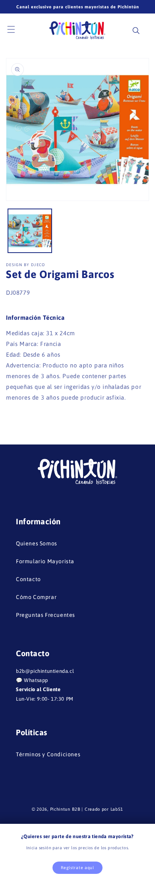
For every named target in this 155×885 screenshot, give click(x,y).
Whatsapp (36, 680)
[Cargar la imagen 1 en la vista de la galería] (30, 231)
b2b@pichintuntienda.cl (45, 671)
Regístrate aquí (77, 867)
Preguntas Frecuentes (45, 615)
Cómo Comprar (36, 597)
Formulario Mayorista (45, 561)
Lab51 (117, 809)
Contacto (28, 579)
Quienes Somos (36, 543)
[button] (16, 30)
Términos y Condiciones (48, 754)
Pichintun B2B (65, 809)
